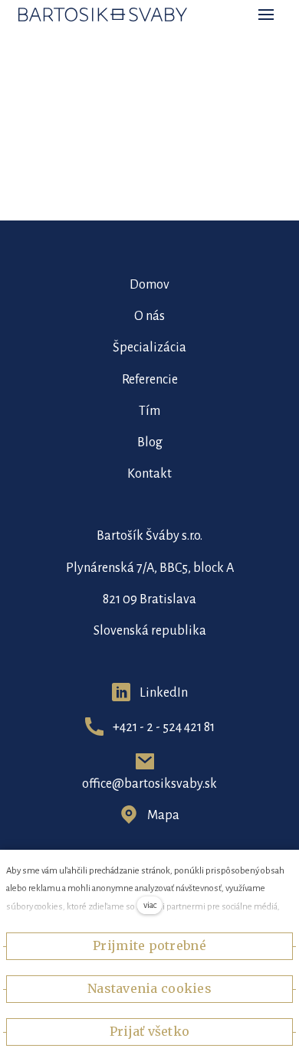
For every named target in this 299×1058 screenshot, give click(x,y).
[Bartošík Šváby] (102, 14)
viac (149, 905)
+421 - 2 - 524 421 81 (164, 727)
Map (159, 815)
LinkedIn (164, 693)
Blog (150, 442)
